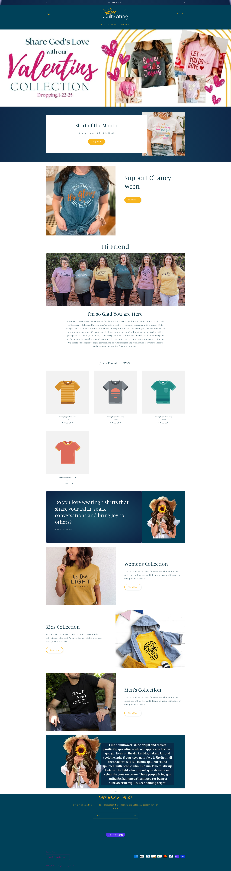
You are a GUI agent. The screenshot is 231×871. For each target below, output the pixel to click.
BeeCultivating (56, 866)
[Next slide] (121, 791)
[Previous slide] (110, 791)
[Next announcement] (184, 2)
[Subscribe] (135, 816)
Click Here (133, 200)
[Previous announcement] (46, 2)
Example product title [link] (67, 417)
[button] (49, 14)
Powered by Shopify (68, 866)
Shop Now (96, 141)
